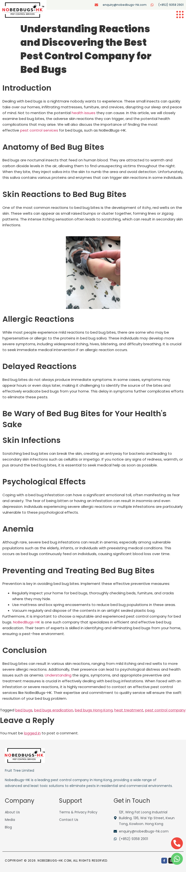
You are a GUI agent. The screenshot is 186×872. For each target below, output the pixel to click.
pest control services (39, 130)
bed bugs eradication (53, 710)
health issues (83, 112)
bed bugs (23, 710)
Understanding (58, 675)
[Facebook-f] (164, 861)
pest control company (165, 710)
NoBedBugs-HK (26, 622)
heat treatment (128, 710)
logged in (32, 733)
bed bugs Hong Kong (94, 710)
